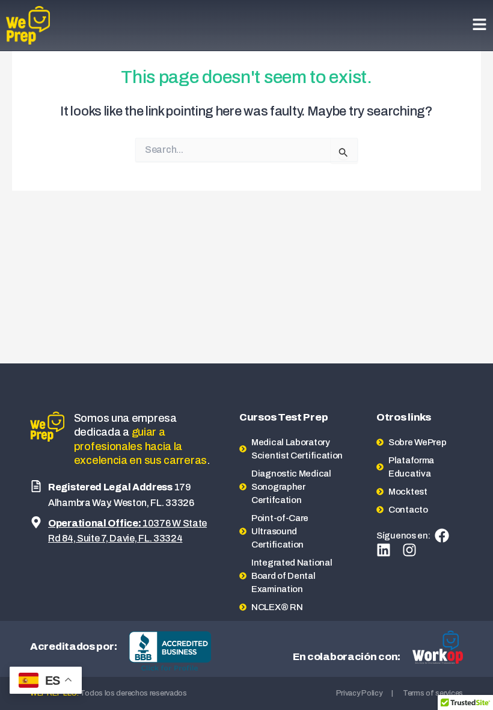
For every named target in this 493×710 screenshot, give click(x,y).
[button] (479, 25)
